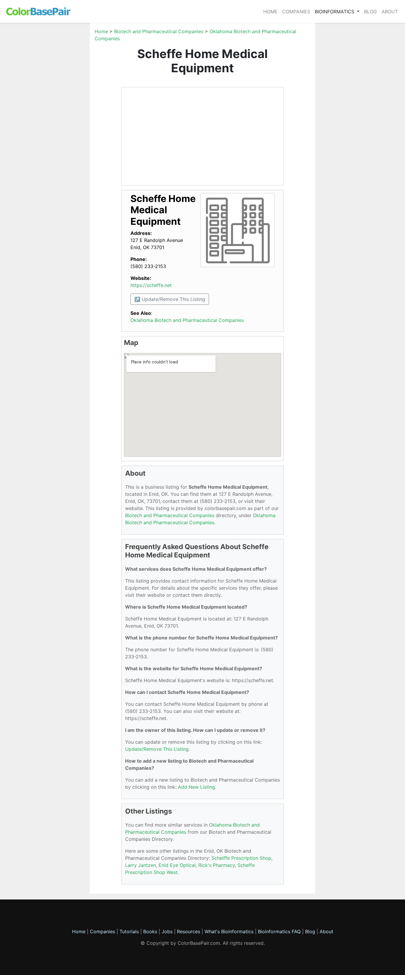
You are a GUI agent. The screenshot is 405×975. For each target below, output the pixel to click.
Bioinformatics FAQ (280, 931)
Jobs (167, 931)
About (390, 12)
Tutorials (129, 931)
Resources (188, 931)
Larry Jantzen (140, 865)
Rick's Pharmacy (216, 865)
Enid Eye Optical (177, 865)
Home (270, 12)
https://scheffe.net (151, 285)
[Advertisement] (61, 117)
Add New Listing (196, 787)
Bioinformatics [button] (335, 12)
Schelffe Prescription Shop (241, 858)
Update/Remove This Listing (157, 749)
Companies (296, 12)
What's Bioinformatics (229, 931)
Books (150, 931)
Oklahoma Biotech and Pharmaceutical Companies (187, 320)
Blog (370, 12)
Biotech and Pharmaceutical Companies (158, 31)
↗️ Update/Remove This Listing (169, 299)
